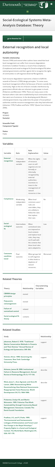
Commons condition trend (8, 256)
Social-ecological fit (8, 226)
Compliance (8, 199)
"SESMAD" (30, 5)
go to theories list (14, 38)
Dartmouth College (15, 463)
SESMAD (21, 5)
